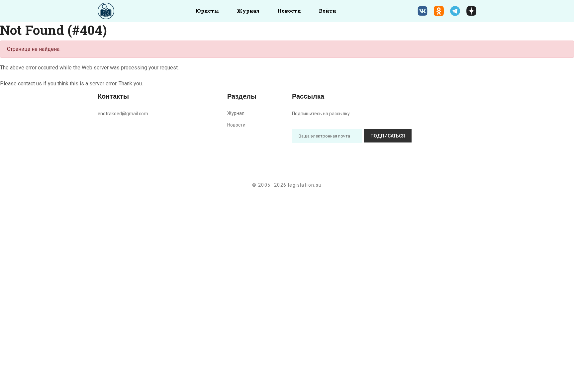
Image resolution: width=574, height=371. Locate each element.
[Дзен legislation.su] (471, 11)
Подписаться (387, 136)
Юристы (207, 10)
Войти (327, 10)
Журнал (248, 10)
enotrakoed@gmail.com (123, 113)
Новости (289, 10)
